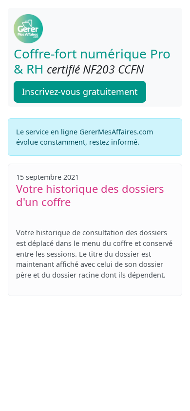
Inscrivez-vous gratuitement (80, 91)
